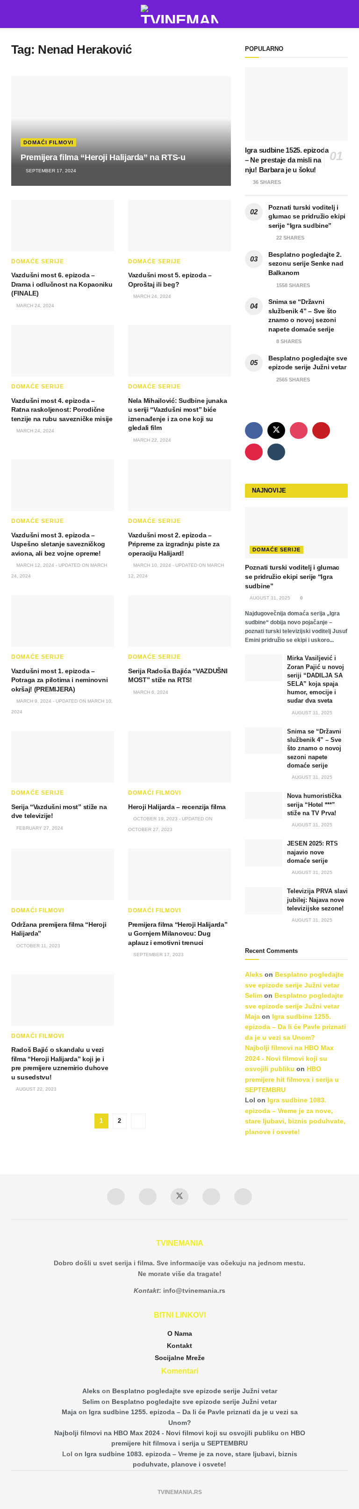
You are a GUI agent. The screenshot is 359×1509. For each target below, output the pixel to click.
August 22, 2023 (36, 1089)
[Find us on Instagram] (299, 430)
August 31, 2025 (269, 597)
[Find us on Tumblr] (276, 452)
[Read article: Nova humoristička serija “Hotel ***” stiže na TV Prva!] (263, 805)
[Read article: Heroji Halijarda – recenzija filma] (179, 757)
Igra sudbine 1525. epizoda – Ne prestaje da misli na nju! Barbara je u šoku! (286, 160)
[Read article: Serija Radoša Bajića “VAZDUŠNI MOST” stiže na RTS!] (179, 621)
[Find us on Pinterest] (254, 452)
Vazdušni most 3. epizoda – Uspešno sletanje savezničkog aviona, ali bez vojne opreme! (58, 544)
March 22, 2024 (151, 440)
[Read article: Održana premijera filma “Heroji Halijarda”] (62, 874)
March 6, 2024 (150, 692)
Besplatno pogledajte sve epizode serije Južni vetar (194, 1391)
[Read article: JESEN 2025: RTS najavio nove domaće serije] (263, 852)
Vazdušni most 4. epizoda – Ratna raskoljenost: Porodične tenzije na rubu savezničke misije (62, 410)
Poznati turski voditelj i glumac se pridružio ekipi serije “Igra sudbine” (306, 216)
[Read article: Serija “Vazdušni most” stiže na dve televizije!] (62, 757)
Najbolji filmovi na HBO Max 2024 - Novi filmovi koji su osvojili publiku (289, 1058)
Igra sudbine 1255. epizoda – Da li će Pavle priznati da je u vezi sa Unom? (295, 1027)
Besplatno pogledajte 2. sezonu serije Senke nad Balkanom (306, 263)
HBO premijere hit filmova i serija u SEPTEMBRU (292, 1079)
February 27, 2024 (39, 828)
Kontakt (179, 1345)
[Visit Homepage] (180, 14)
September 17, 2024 (50, 170)
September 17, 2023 (158, 954)
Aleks (254, 974)
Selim (253, 995)
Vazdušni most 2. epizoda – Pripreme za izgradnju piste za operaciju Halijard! (174, 544)
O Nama (179, 1333)
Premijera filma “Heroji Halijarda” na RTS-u (103, 157)
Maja (252, 1016)
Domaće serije (37, 261)
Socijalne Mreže (180, 1357)
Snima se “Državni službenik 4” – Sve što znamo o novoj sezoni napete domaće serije (314, 748)
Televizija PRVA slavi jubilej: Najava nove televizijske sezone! (317, 899)
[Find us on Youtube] (321, 430)
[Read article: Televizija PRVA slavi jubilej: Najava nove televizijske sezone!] (263, 900)
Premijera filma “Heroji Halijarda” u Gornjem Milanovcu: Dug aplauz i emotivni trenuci (177, 933)
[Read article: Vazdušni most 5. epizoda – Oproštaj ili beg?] (179, 225)
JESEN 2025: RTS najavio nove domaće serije (312, 852)
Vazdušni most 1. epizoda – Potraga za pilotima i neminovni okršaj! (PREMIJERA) (59, 680)
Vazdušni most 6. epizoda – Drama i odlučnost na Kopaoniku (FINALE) (62, 284)
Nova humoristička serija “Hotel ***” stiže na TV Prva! (314, 804)
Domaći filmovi (48, 142)
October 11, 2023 (37, 945)
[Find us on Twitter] (276, 430)
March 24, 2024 (34, 305)
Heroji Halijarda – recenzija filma (176, 807)
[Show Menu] (15, 14)
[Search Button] (344, 14)
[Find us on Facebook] (254, 430)
